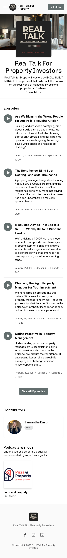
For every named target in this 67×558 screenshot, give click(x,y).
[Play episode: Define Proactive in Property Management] (8, 336)
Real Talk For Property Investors (26, 7)
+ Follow (56, 7)
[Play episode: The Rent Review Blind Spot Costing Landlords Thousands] (8, 172)
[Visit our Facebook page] (25, 535)
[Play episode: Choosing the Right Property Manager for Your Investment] (8, 285)
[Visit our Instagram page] (33, 535)
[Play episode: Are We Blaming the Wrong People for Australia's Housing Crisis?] (8, 118)
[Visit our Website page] (42, 535)
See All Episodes (33, 391)
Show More (33, 92)
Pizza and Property (16, 492)
